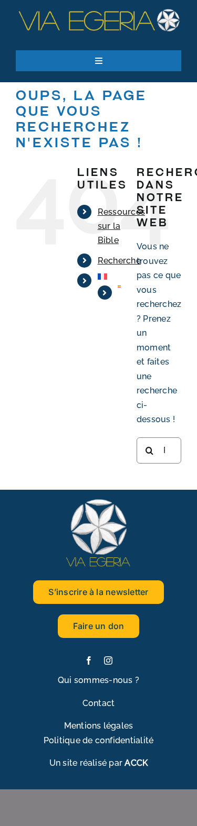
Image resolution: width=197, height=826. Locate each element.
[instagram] (108, 660)
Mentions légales (98, 726)
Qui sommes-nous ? (98, 680)
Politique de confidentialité (99, 740)
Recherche (119, 261)
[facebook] (89, 660)
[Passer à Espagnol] (119, 286)
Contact (98, 703)
